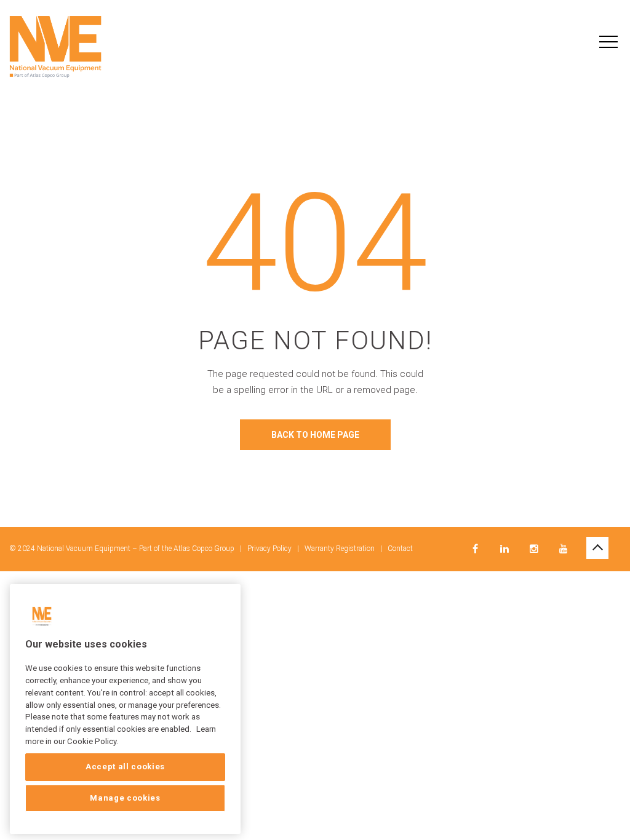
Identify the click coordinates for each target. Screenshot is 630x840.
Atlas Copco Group (203, 548)
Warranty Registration (340, 548)
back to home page (315, 435)
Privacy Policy (269, 548)
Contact (400, 548)
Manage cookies (125, 797)
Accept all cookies (125, 766)
